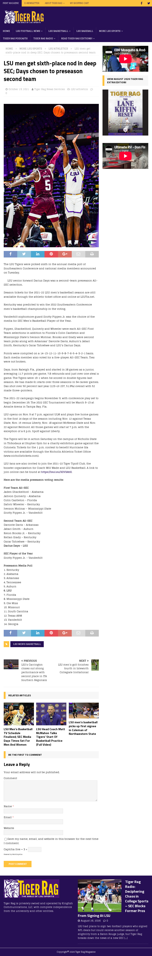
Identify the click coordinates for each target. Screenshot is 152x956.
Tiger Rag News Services (49, 89)
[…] (126, 938)
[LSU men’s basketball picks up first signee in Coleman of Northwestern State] (84, 710)
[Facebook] (141, 3)
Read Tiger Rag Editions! (76, 38)
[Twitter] (149, 3)
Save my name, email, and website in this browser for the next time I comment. (51, 840)
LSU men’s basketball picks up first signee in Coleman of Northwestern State (83, 728)
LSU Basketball (58, 31)
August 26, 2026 (91, 921)
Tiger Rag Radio (43, 38)
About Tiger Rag (53, 3)
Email (8, 817)
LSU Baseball (84, 31)
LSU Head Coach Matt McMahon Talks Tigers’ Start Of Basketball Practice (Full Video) (50, 737)
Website (9, 828)
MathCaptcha (17, 854)
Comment (10, 778)
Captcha (9, 849)
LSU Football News (28, 31)
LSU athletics (79, 89)
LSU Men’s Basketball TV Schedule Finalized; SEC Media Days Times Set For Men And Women (18, 737)
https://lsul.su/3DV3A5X (56, 472)
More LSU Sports (109, 31)
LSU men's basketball (27, 644)
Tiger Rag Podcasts (15, 38)
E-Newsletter (31, 3)
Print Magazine (11, 3)
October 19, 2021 (19, 89)
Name (8, 806)
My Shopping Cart (79, 3)
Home (6, 31)
